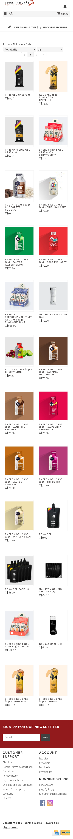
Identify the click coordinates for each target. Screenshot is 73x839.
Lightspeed (10, 827)
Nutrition (18, 44)
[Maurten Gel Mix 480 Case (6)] (53, 570)
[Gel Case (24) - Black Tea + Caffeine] (53, 76)
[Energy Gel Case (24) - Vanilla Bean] (19, 515)
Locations (8, 793)
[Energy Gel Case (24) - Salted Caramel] (19, 460)
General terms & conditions (17, 766)
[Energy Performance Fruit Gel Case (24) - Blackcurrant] (19, 295)
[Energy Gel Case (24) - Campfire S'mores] (19, 405)
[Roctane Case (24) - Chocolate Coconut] (19, 186)
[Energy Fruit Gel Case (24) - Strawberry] (53, 131)
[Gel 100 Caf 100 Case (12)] (53, 295)
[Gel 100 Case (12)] (53, 625)
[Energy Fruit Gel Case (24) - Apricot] (19, 625)
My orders (44, 763)
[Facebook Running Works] (42, 803)
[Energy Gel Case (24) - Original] (53, 680)
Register (43, 758)
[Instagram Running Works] (50, 803)
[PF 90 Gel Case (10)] (19, 570)
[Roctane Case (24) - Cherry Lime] (19, 350)
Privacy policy (10, 775)
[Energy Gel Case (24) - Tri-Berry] (53, 460)
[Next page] (43, 54)
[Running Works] (19, 5)
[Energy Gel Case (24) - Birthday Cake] (53, 186)
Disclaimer (8, 771)
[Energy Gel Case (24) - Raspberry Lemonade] (53, 405)
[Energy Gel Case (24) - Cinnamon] (19, 680)
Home (6, 44)
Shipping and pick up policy (18, 784)
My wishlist (45, 771)
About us (7, 762)
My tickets (44, 767)
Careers (7, 798)
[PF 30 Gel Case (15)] (19, 76)
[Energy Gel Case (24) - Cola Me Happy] (53, 241)
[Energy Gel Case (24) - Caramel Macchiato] (53, 350)
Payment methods (13, 780)
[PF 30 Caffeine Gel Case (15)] (19, 131)
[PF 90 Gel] (53, 515)
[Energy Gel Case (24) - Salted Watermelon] (19, 241)
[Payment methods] (56, 832)
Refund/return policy (14, 789)
